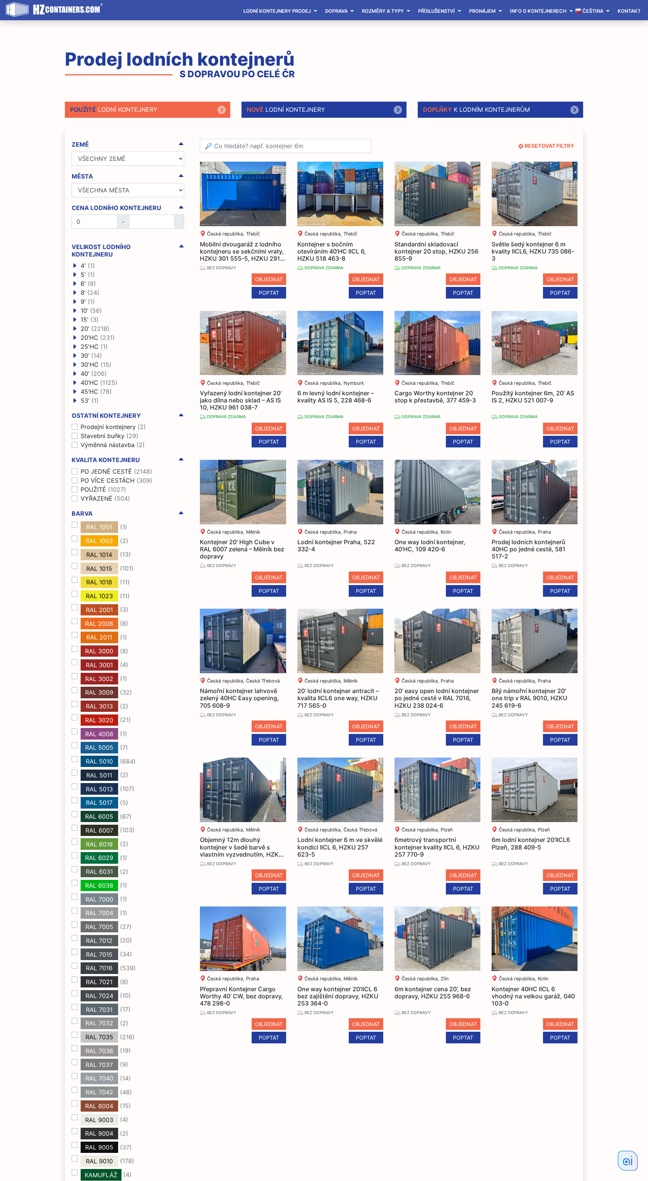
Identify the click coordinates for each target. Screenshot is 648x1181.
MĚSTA (82, 176)
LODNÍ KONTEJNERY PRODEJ (277, 11)
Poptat (269, 293)
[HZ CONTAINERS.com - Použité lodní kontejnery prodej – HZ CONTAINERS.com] (56, 10)
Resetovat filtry (549, 146)
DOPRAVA (336, 11)
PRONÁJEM (482, 11)
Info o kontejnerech (538, 11)
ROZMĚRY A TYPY (383, 11)
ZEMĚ (80, 144)
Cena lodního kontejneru (116, 208)
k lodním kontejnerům (476, 109)
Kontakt (629, 11)
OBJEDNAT (269, 279)
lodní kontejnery (114, 109)
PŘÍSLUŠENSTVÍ (436, 11)
